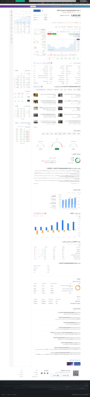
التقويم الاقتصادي (53, 2)
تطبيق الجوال (36, 372)
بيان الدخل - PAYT (75, 213)
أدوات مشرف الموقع (35, 376)
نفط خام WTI (28, 26)
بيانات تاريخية (68, 29)
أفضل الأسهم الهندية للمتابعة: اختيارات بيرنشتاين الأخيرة (48, 95)
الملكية (78, 279)
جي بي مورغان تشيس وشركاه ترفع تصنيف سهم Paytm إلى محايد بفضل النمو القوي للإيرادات (48, 121)
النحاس (29, 29)
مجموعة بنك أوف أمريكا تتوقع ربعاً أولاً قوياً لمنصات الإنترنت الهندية (72, 95)
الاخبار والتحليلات (70, 26)
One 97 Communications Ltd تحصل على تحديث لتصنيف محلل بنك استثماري (72, 121)
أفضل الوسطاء (28, 91)
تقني (59, 26)
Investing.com (78, 117)
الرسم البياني (76, 26)
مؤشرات (26, 11)
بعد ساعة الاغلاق (60, 4)
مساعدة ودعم (21, 374)
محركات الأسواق (27, 70)
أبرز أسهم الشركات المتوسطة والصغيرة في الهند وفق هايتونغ (72, 115)
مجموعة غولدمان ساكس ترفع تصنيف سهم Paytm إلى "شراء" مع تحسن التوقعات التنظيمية (48, 108)
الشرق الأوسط (48, 4)
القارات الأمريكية (55, 4)
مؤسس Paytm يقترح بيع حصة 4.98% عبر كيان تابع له (72, 101)
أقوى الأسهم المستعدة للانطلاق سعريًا (25, 123)
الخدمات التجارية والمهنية (37, 265)
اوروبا (51, 4)
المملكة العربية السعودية (77, 4)
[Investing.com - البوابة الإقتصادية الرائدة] (84, 1)
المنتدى (56, 26)
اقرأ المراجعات (15, 97)
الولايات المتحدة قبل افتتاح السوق (67, 4)
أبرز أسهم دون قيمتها (27, 126)
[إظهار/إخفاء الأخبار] (57, 31)
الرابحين (25, 73)
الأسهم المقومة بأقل (37, 4)
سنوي (79, 215)
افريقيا (41, 4)
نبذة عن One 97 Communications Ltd (69, 263)
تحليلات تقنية (77, 130)
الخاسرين (21, 73)
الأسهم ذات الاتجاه (27, 106)
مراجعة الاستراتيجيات (54, 22)
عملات (29, 11)
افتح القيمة (36, 15)
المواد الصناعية (36, 267)
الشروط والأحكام (14, 394)
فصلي (77, 215)
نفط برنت (29, 27)
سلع (23, 11)
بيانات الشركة (75, 29)
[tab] (78, 133)
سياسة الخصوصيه (9, 394)
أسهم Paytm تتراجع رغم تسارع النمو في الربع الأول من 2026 (72, 108)
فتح (62, 258)
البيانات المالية (63, 26)
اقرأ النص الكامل (36, 183)
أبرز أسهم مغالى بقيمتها (21, 126)
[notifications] (4, 0)
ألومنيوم (29, 31)
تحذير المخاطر (3, 394)
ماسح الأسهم (48, 2)
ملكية (72, 29)
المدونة (37, 370)
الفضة (29, 24)
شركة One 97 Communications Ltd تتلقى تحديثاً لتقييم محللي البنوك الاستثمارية (48, 115)
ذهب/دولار (29, 22)
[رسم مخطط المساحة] (77, 31)
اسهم (21, 11)
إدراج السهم (64, 29)
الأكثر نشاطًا (28, 73)
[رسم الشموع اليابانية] (79, 31)
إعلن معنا (21, 372)
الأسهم (87, 4)
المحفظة (37, 374)
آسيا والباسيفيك (44, 4)
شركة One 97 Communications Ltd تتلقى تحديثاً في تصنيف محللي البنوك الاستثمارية (48, 101)
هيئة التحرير (21, 376)
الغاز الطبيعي (28, 32)
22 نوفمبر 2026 (52, 77)
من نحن (22, 370)
